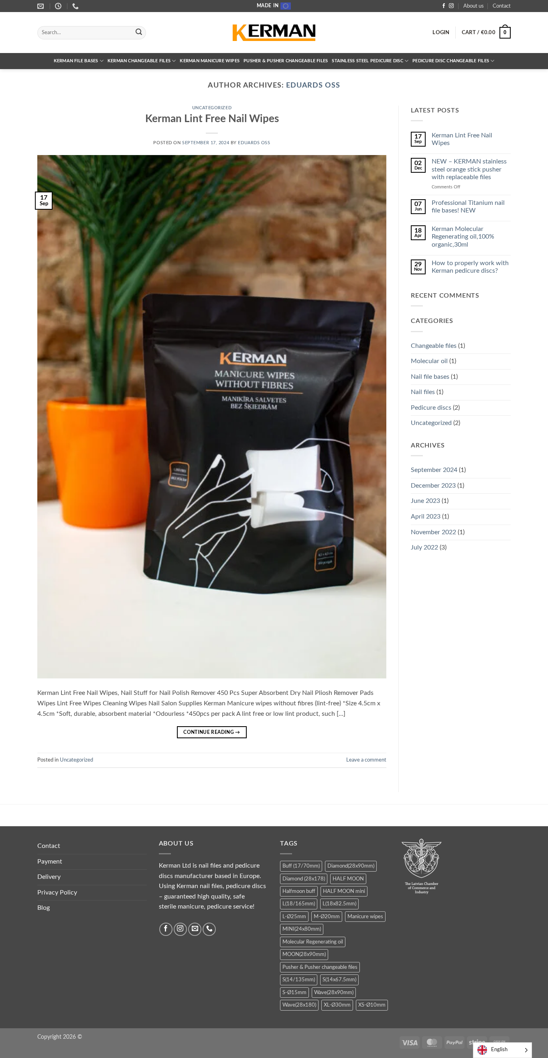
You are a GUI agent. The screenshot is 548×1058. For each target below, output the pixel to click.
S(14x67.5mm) (339, 979)
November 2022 (433, 532)
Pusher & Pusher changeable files (286, 61)
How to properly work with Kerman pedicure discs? (470, 267)
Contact (502, 6)
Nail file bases (430, 377)
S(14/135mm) (298, 979)
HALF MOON (348, 878)
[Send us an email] (194, 929)
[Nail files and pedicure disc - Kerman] (274, 33)
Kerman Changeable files (139, 61)
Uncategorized (211, 108)
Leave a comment (366, 760)
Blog (43, 908)
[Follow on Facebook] (443, 6)
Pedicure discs (431, 407)
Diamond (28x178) (303, 878)
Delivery (49, 877)
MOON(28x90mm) (304, 954)
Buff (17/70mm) (301, 866)
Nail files (423, 392)
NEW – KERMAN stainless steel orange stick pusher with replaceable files (469, 169)
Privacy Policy (57, 892)
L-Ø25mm (294, 916)
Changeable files (434, 346)
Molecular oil (429, 361)
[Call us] (209, 929)
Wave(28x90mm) (333, 992)
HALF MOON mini (344, 891)
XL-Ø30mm (337, 1005)
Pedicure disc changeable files (450, 61)
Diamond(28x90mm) (350, 866)
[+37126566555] (76, 6)
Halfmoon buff (298, 891)
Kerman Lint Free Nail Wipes (212, 119)
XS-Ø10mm (372, 1005)
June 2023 (425, 501)
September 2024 (434, 470)
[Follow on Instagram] (451, 6)
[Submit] (139, 33)
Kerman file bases (76, 61)
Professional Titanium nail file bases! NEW (468, 207)
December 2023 (433, 485)
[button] (440, 32)
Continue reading (211, 732)
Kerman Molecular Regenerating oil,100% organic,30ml (463, 236)
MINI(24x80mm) (301, 929)
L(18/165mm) (298, 903)
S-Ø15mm (294, 992)
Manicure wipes (365, 916)
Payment (49, 861)
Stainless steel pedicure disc (367, 61)
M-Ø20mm (327, 916)
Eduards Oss (313, 85)
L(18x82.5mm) (339, 903)
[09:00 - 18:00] (59, 6)
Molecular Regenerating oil (312, 942)
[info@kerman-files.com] (41, 6)
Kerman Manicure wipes (209, 61)
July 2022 (424, 547)
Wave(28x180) (299, 1005)
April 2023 (425, 516)
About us (473, 6)
